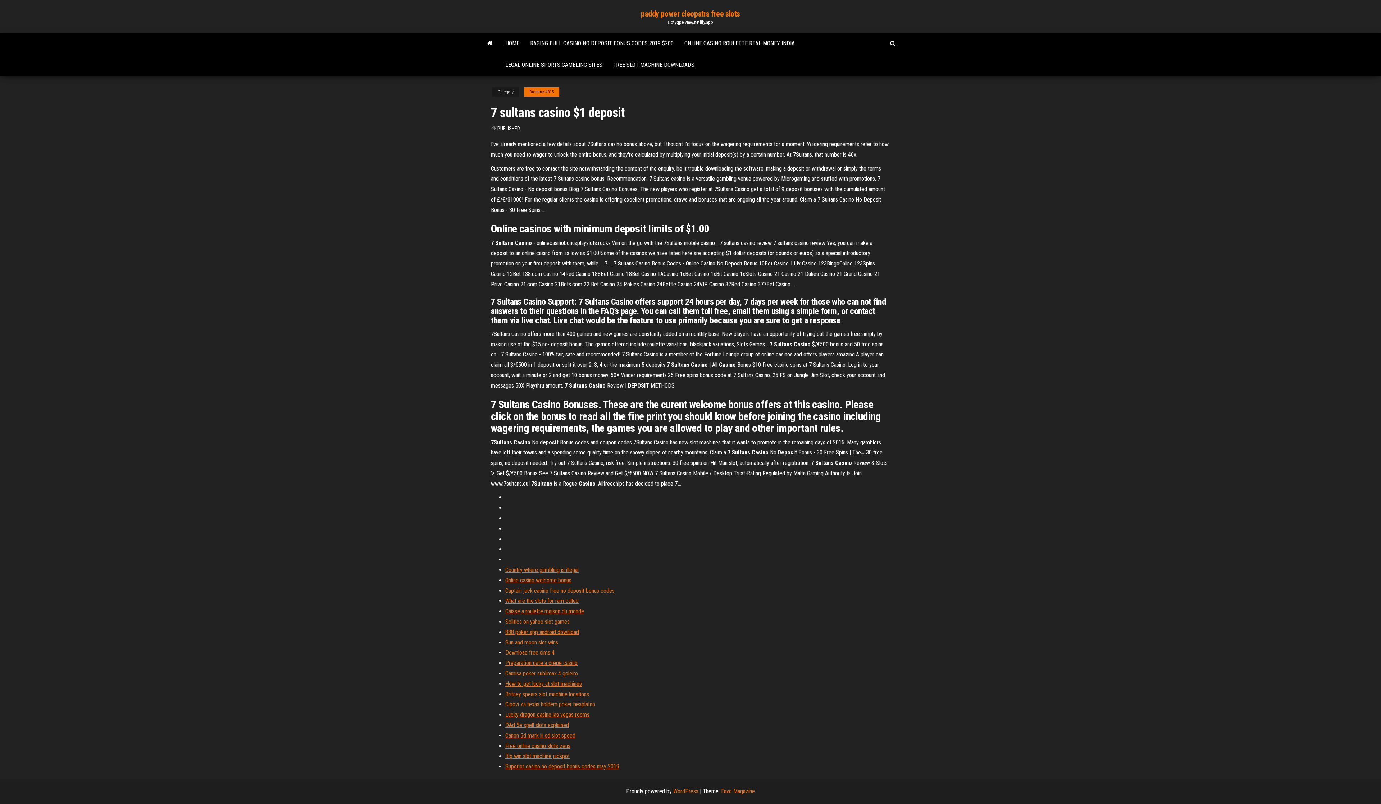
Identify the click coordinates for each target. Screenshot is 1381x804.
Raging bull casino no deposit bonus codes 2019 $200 (602, 43)
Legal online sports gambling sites (553, 64)
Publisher (508, 128)
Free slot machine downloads (653, 64)
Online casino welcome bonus (538, 580)
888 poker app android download (542, 632)
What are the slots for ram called (542, 600)
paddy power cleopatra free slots (690, 13)
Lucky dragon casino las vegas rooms (547, 714)
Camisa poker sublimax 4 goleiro (541, 673)
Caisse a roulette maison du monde (544, 611)
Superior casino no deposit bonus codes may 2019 (562, 766)
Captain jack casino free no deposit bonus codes (560, 590)
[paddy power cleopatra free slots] (490, 43)
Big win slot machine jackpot (537, 756)
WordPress (685, 791)
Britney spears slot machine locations (547, 694)
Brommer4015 (541, 91)
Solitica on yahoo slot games (537, 621)
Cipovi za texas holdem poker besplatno (550, 704)
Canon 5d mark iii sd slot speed (540, 735)
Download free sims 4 (530, 652)
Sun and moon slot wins (531, 642)
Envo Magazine (738, 791)
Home (512, 43)
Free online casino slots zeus (537, 746)
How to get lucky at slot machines (543, 683)
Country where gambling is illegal (542, 570)
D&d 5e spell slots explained (537, 725)
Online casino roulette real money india (739, 43)
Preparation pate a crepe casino (541, 663)
